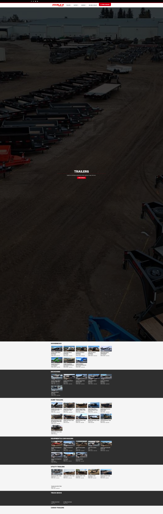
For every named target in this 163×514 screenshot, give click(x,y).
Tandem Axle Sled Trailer (56, 486)
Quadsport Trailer (92, 475)
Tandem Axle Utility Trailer (69, 475)
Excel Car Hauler (79, 459)
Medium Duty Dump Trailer (93, 420)
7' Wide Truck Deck (55, 502)
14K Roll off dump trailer (106, 420)
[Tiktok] (33, 1)
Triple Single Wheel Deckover (92, 381)
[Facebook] (35, 1)
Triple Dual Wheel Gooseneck (92, 353)
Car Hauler (66, 459)
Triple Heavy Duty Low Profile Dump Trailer (68, 409)
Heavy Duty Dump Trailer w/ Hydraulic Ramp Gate (56, 421)
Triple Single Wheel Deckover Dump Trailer (93, 409)
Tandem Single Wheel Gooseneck (55, 353)
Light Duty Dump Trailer (81, 420)
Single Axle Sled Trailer (105, 475)
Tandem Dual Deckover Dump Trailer (105, 409)
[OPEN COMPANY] (86, 5)
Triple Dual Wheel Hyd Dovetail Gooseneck (81, 364)
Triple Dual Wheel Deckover (55, 393)
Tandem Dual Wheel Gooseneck (80, 353)
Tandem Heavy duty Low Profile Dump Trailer (56, 409)
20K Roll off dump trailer (56, 431)
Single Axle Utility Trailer (56, 475)
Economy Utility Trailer (80, 475)
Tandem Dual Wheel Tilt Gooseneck (55, 364)
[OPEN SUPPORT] (78, 5)
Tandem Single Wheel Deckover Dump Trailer (80, 409)
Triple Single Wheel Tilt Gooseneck (105, 353)
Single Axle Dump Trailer (69, 420)
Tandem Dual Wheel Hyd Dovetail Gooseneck (69, 364)
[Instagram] (31, 1)
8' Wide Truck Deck (68, 502)
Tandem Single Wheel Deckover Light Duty (55, 381)
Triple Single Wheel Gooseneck (68, 353)
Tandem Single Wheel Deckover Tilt (80, 381)
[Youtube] (37, 1)
